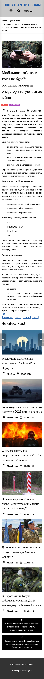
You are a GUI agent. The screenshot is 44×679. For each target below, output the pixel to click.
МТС (18, 317)
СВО (35, 317)
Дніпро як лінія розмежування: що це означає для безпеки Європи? (21, 552)
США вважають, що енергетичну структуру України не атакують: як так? (22, 455)
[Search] (19, 10)
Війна (4, 104)
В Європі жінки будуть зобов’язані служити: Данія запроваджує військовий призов (22, 600)
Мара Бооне (12, 418)
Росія (26, 317)
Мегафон (8, 317)
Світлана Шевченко (16, 111)
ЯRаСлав (11, 374)
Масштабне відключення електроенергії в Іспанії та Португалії (18, 363)
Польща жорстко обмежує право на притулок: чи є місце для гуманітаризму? (20, 503)
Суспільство (14, 104)
